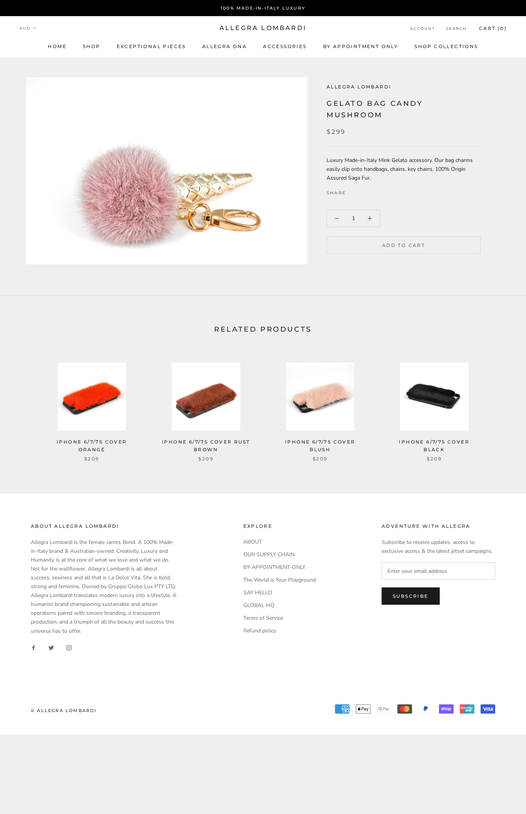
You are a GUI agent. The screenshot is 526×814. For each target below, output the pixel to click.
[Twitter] (363, 190)
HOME (57, 46)
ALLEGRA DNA (224, 46)
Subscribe (411, 596)
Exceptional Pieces (151, 46)
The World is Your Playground (279, 580)
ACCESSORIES (285, 46)
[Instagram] (69, 647)
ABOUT (252, 541)
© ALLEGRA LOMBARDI (64, 710)
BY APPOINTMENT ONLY (361, 46)
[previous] (24, 403)
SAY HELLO (257, 592)
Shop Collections (446, 46)
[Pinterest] (373, 190)
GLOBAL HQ (259, 605)
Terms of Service (263, 618)
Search (456, 28)
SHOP (92, 46)
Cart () (493, 28)
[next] (502, 403)
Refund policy (259, 630)
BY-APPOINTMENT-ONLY (274, 567)
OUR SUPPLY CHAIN (269, 554)
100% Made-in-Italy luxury (263, 8)
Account (422, 28)
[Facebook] (353, 190)
